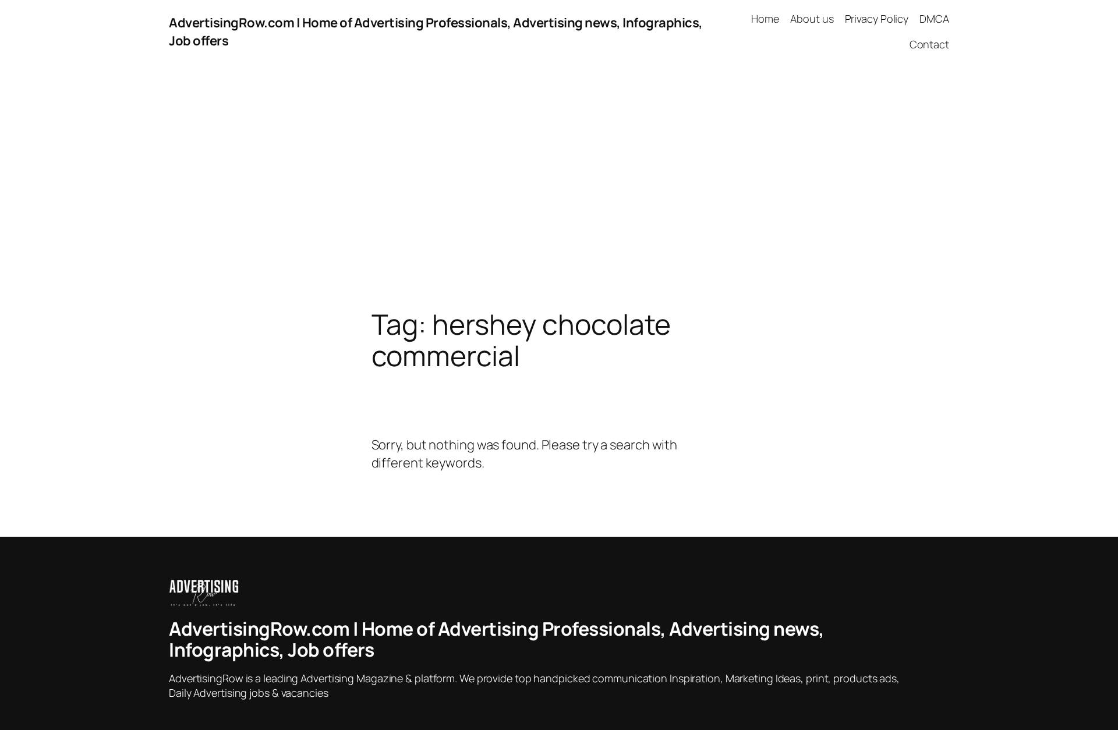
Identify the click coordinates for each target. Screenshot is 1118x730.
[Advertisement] (559, 186)
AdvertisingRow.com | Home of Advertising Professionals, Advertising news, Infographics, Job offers (497, 639)
